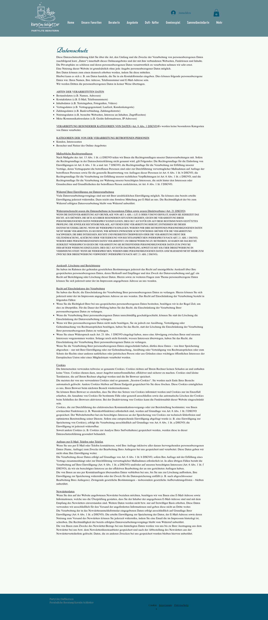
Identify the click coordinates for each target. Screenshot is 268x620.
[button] (216, 13)
